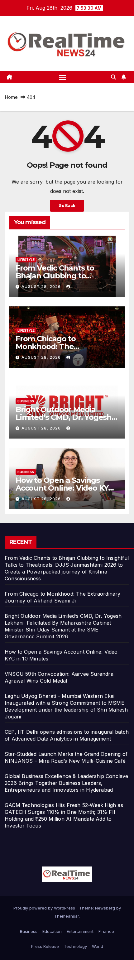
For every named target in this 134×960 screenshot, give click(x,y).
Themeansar (66, 916)
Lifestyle (26, 260)
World (97, 946)
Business (25, 401)
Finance (106, 931)
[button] (113, 77)
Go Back (67, 205)
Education (52, 931)
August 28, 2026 (42, 286)
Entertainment (80, 931)
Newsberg (105, 907)
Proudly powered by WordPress (44, 907)
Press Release (45, 946)
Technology (75, 946)
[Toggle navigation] (62, 77)
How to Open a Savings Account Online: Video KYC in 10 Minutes (64, 488)
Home (11, 97)
